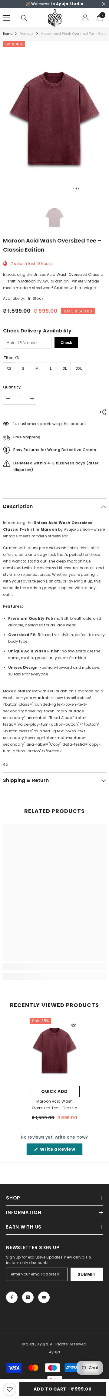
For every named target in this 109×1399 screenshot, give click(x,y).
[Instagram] (28, 1297)
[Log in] (85, 18)
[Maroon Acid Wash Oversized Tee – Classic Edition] (55, 1050)
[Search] (24, 17)
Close (103, 4)
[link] (54, 966)
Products (26, 33)
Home (7, 33)
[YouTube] (44, 1297)
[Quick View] (73, 1025)
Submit (87, 1274)
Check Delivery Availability (37, 331)
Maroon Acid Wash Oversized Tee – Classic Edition (54, 1105)
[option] (54, 118)
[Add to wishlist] (9, 1389)
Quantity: (12, 387)
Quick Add (54, 1091)
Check (66, 342)
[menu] (6, 17)
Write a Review (61, 1150)
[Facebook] (12, 1297)
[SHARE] (101, 412)
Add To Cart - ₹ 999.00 (62, 1389)
